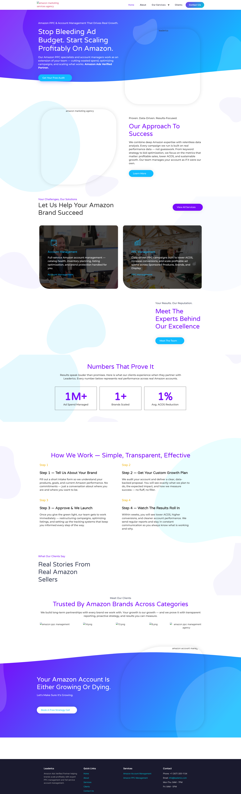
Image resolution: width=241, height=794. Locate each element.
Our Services (159, 4)
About (143, 4)
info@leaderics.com (178, 778)
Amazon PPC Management (135, 778)
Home (131, 4)
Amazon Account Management (137, 773)
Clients (178, 4)
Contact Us (195, 4)
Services (87, 782)
